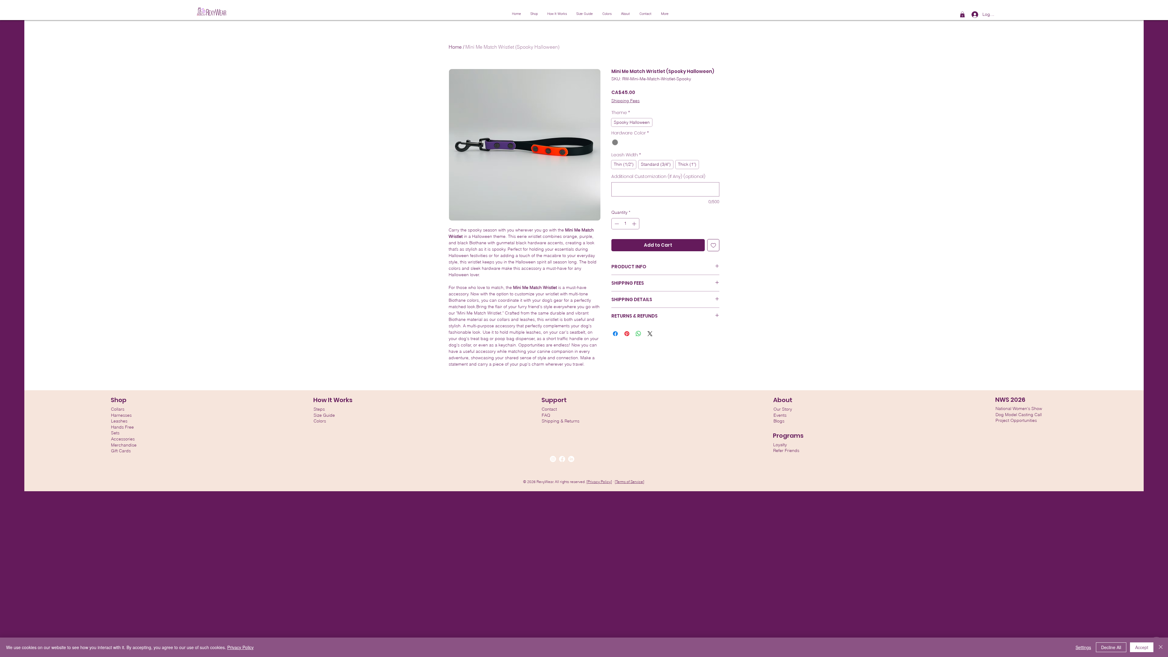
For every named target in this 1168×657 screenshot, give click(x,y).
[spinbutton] (625, 223)
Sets (115, 433)
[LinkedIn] (571, 459)
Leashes (119, 421)
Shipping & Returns (560, 421)
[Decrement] (616, 223)
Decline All (1111, 647)
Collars (117, 409)
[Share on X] (650, 333)
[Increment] (634, 223)
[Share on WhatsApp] (638, 333)
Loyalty (780, 444)
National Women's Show (1019, 408)
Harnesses (121, 415)
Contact (549, 409)
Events (780, 415)
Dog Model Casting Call (1019, 414)
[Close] (1160, 647)
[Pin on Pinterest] (627, 333)
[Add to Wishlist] (713, 245)
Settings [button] (1083, 647)
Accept (1141, 647)
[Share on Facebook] (615, 333)
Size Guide (324, 415)
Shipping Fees (625, 100)
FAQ (546, 415)
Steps (319, 409)
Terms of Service (629, 481)
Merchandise (124, 445)
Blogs (778, 421)
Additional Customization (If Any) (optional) (658, 176)
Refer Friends (786, 450)
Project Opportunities (1016, 420)
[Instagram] (553, 459)
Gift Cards (121, 451)
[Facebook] (562, 459)
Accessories (123, 439)
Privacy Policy (599, 481)
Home (455, 47)
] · (613, 481)
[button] (962, 14)
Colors (320, 421)
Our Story (782, 409)
